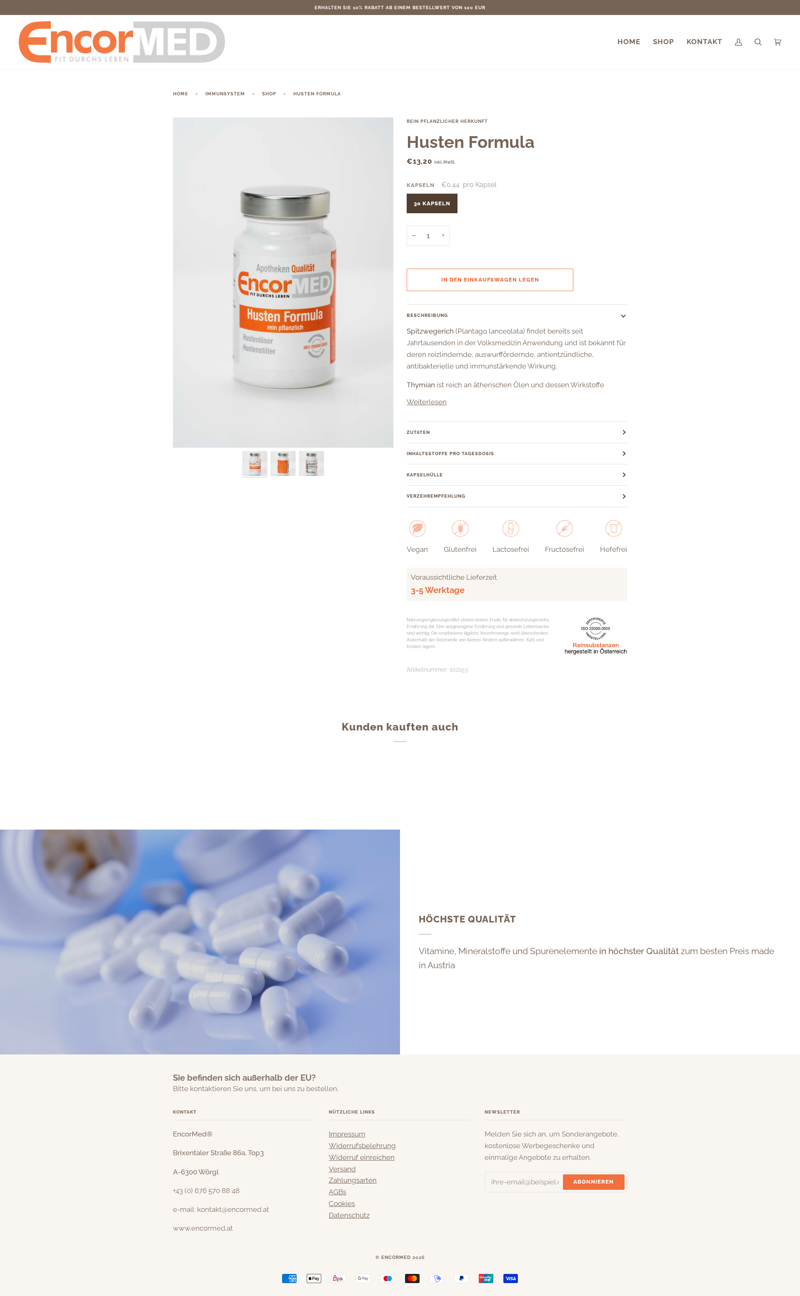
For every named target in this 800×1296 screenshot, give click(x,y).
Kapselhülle (425, 475)
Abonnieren (593, 1181)
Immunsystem (225, 94)
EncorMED (396, 1257)
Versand (342, 1169)
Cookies (342, 1203)
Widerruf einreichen (362, 1157)
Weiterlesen (427, 402)
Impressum (347, 1134)
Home (180, 94)
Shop (269, 94)
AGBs (337, 1192)
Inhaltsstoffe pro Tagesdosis (450, 453)
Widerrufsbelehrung (362, 1145)
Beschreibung (427, 315)
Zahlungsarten (353, 1180)
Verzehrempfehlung (436, 496)
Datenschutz (349, 1215)
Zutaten (418, 432)
